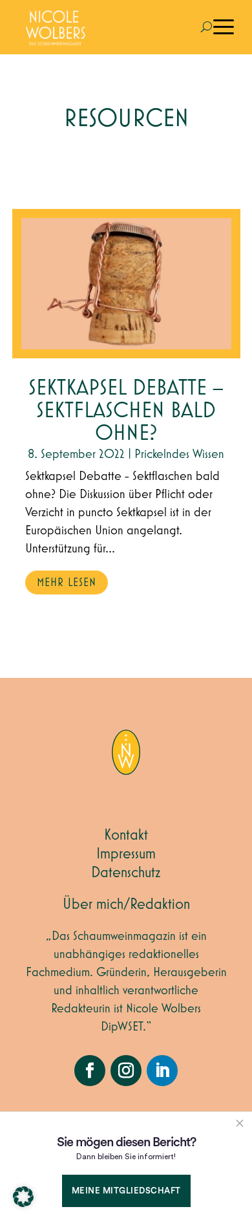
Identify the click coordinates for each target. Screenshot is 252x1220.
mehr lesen (66, 583)
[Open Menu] (223, 27)
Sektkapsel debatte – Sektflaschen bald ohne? (126, 411)
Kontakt (126, 835)
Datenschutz (126, 872)
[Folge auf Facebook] (89, 1070)
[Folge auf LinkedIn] (162, 1070)
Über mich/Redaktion (126, 904)
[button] (23, 1196)
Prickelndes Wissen (179, 454)
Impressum (126, 854)
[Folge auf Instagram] (126, 1070)
